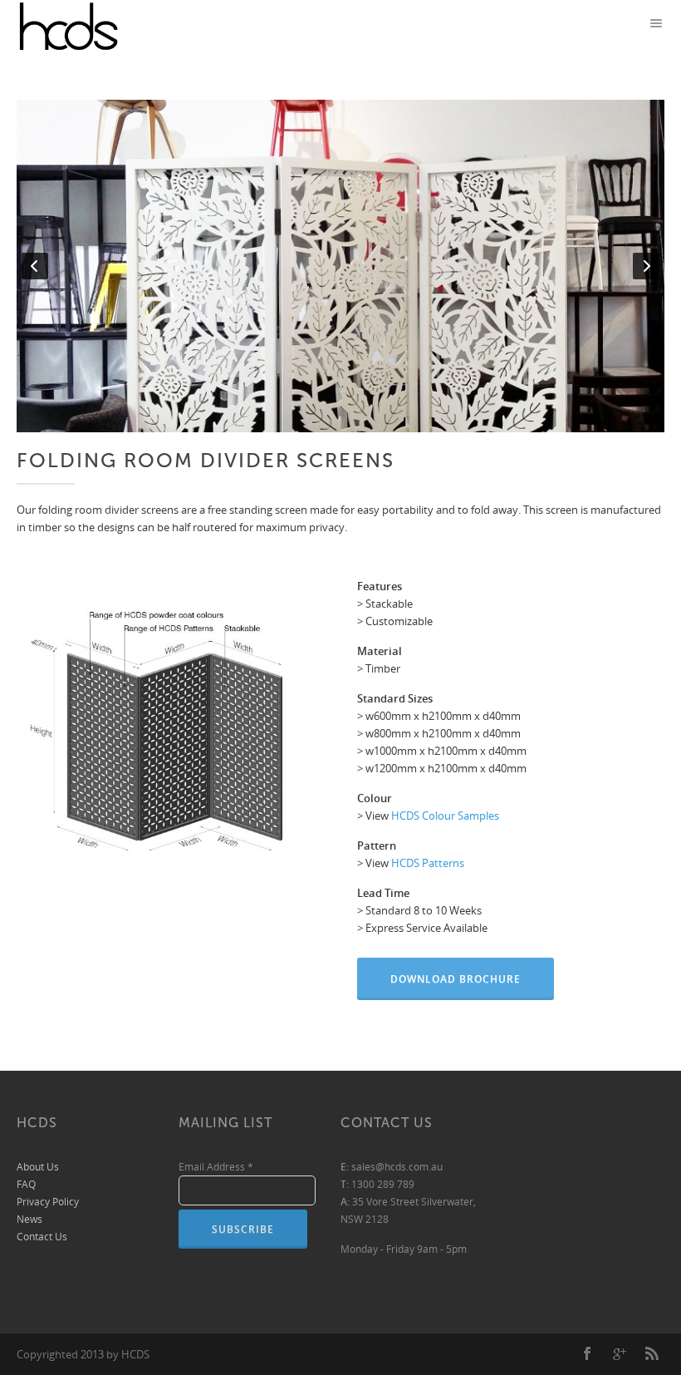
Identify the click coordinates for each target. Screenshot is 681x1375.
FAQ (26, 1184)
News (29, 1219)
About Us (38, 1167)
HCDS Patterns (427, 862)
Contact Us (42, 1237)
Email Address (216, 1167)
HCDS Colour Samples (445, 815)
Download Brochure (455, 979)
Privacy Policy (48, 1202)
